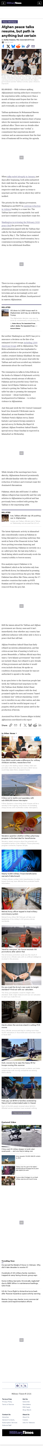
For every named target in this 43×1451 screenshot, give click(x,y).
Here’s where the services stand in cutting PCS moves (21, 1026)
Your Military (9, 21)
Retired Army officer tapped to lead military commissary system (19, 912)
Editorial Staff (6, 1425)
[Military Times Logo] (14, 3)
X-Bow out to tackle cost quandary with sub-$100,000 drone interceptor (18, 799)
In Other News (8, 733)
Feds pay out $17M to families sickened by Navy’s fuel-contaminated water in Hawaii (19, 1101)
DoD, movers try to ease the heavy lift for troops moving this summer (18, 1063)
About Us (26, 1417)
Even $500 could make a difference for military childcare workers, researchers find (21, 761)
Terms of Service (8, 1404)
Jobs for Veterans (29, 1422)
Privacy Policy (7, 1401)
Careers (25, 1420)
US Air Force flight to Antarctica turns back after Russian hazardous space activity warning (21, 1292)
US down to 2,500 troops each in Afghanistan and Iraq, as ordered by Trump (25, 312)
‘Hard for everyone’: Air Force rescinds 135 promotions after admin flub (19, 950)
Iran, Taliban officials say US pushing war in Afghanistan (25, 516)
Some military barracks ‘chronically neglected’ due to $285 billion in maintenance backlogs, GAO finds (20, 1283)
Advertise (5, 1417)
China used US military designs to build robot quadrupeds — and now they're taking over (18, 1150)
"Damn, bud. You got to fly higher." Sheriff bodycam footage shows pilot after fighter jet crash (27, 1168)
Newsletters (27, 1404)
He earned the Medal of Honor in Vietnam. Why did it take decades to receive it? (21, 1266)
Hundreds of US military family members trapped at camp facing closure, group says (19, 1274)
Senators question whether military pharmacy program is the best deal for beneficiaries (20, 836)
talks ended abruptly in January (21, 176)
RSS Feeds (26, 1407)
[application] (21, 1136)
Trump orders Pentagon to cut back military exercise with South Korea (27, 1178)
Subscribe (26, 1401)
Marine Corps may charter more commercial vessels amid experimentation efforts (20, 1300)
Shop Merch (27, 1410)
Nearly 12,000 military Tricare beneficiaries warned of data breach (19, 874)
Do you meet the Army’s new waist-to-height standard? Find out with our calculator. (20, 988)
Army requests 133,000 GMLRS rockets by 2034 (28, 1157)
